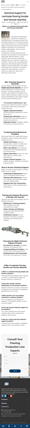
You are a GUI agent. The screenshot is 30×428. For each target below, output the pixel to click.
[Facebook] (2, 396)
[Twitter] (8, 396)
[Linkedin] (5, 396)
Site (18, 24)
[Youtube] (11, 396)
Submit (15, 371)
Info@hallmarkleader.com (9, 410)
